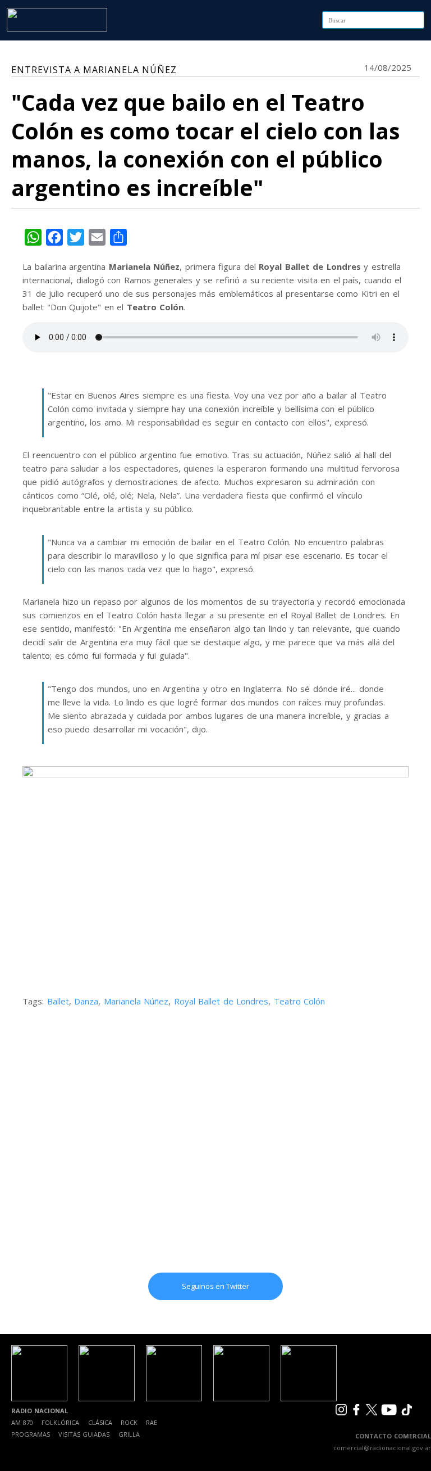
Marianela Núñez (136, 1001)
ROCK (129, 1422)
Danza (86, 1001)
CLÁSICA (100, 1422)
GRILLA (129, 1434)
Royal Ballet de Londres (221, 1001)
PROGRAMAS (30, 1434)
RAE (151, 1422)
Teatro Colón (299, 1001)
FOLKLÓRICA (60, 1422)
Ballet (58, 1001)
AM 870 (22, 1422)
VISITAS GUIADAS (83, 1434)
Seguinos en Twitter (215, 1286)
